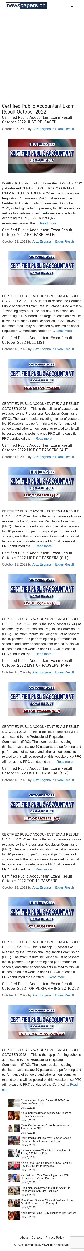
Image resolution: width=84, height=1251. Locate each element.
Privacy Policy (55, 1237)
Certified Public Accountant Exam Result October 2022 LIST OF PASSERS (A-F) (37, 447)
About (24, 1237)
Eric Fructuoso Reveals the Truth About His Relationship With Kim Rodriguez (45, 1189)
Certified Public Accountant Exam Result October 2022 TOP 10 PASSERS (37, 878)
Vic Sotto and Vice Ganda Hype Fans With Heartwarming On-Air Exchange (45, 1177)
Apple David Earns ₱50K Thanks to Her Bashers (48, 1212)
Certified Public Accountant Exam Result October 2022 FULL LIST (37, 340)
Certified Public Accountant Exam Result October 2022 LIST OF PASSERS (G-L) (37, 555)
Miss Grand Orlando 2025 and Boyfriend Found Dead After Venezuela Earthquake (47, 1202)
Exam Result (64, 129)
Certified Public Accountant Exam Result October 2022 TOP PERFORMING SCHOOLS (40, 986)
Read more (48, 223)
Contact (37, 1237)
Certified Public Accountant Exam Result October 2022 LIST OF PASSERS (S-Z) (37, 770)
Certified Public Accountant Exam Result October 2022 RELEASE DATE (37, 232)
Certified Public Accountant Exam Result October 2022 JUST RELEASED (37, 119)
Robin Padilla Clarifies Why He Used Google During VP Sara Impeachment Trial (46, 1139)
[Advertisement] (42, 55)
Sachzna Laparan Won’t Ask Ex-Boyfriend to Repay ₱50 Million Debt (46, 1152)
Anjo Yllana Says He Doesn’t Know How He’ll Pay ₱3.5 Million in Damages (46, 1164)
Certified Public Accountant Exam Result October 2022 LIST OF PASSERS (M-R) (37, 663)
